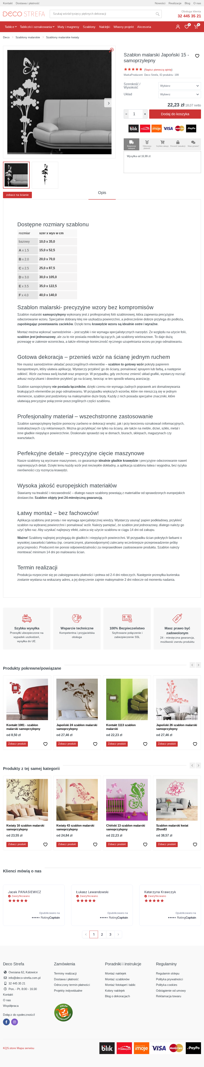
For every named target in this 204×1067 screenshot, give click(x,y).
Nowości (160, 3)
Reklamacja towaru (168, 996)
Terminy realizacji (65, 973)
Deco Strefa (151, 74)
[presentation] (108, 102)
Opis (102, 192)
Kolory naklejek (115, 990)
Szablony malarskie (28, 37)
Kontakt (8, 3)
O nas (197, 3)
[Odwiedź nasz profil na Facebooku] (6, 1022)
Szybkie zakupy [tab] (162, 146)
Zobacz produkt (17, 743)
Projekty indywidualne (68, 990)
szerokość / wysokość (132, 86)
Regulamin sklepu (167, 973)
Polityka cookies (166, 984)
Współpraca (11, 1005)
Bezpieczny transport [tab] (131, 147)
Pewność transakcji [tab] (177, 146)
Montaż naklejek (115, 973)
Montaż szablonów (117, 979)
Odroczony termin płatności (72, 984)
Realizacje (175, 3)
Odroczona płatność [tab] (147, 147)
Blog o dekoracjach (117, 996)
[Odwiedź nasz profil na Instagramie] (14, 1022)
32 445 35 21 (189, 16)
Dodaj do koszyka (175, 114)
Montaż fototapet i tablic (120, 984)
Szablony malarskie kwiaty (62, 37)
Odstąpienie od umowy (171, 990)
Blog (187, 3)
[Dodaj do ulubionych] (197, 56)
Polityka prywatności (169, 979)
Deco (6, 37)
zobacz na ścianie (17, 194)
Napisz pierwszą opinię (158, 69)
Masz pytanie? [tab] (193, 146)
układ (128, 94)
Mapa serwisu (25, 1048)
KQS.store (9, 1048)
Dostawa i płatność (27, 3)
